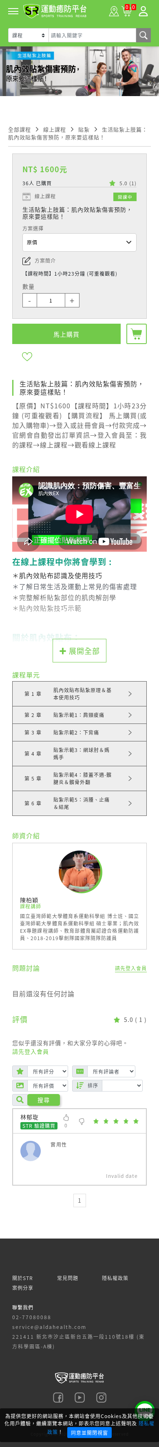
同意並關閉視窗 (89, 1432)
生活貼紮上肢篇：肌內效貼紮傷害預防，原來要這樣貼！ (78, 133)
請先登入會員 (131, 968)
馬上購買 (66, 334)
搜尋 (44, 1100)
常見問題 (67, 1277)
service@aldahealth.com (49, 1326)
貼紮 (84, 129)
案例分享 (22, 1287)
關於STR (22, 1277)
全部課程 (19, 129)
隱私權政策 (115, 1277)
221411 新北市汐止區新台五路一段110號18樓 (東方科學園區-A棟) (78, 1341)
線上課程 (54, 129)
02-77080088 (31, 1316)
